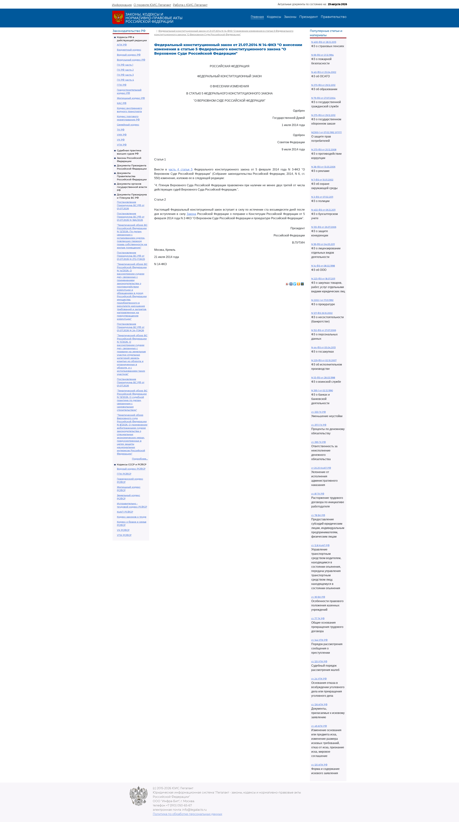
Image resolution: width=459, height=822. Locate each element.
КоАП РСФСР (125, 511)
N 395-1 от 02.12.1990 (322, 390)
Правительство (333, 17)
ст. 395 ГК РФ (318, 442)
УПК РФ (122, 144)
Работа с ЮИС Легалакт (190, 5)
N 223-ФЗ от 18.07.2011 (323, 278)
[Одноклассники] (299, 283)
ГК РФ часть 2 (125, 69)
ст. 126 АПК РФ (319, 704)
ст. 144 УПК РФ (319, 640)
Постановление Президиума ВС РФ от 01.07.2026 (130, 205)
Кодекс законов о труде (131, 516)
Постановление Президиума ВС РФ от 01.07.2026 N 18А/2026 (130, 216)
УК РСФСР (123, 530)
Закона (191, 213)
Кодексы (274, 17)
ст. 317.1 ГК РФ (318, 425)
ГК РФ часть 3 (125, 74)
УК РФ (121, 139)
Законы (290, 17)
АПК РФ (122, 44)
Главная (257, 17)
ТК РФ (120, 129)
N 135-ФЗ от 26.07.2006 (323, 227)
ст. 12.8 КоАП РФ (320, 545)
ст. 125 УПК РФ (319, 661)
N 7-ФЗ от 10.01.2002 (322, 179)
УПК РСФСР (124, 535)
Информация (122, 5)
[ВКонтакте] (291, 283)
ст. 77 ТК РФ (318, 618)
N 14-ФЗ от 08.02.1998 (323, 265)
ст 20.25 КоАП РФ (321, 468)
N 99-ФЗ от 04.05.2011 (323, 244)
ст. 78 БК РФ (318, 515)
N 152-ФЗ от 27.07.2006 (323, 330)
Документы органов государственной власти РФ (132, 187)
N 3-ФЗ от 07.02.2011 (322, 197)
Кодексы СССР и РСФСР (131, 464)
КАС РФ (121, 103)
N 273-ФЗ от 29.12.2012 (323, 85)
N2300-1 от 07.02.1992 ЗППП (326, 132)
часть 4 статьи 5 (180, 169)
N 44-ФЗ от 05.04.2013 (323, 347)
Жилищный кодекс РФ (131, 98)
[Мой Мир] (302, 283)
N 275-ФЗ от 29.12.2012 (323, 115)
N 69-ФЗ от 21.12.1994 (322, 55)
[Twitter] (295, 283)
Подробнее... (140, 458)
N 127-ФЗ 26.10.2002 (322, 313)
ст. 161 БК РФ (318, 597)
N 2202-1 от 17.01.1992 (322, 300)
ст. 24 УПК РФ (319, 678)
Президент (308, 17)
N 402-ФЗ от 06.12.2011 (323, 209)
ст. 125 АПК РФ (319, 764)
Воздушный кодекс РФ (131, 59)
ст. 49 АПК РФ (319, 726)
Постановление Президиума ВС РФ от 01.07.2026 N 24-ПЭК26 (130, 327)
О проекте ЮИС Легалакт (152, 5)
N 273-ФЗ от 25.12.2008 (323, 149)
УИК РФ (122, 134)
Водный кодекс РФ (129, 54)
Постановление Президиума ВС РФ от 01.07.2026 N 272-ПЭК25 (131, 255)
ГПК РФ (121, 84)
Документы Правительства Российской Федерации (132, 176)
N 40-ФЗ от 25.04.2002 (323, 72)
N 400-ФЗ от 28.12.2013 (323, 42)
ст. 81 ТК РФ (317, 493)
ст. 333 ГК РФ (318, 412)
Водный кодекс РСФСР (131, 468)
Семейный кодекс (128, 124)
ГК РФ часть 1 (125, 64)
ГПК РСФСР (124, 473)
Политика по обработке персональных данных (187, 814)
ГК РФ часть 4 (125, 79)
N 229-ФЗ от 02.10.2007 (324, 360)
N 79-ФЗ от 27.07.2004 (323, 98)
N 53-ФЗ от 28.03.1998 (323, 377)
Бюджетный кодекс (129, 49)
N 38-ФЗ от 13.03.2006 (323, 166)
